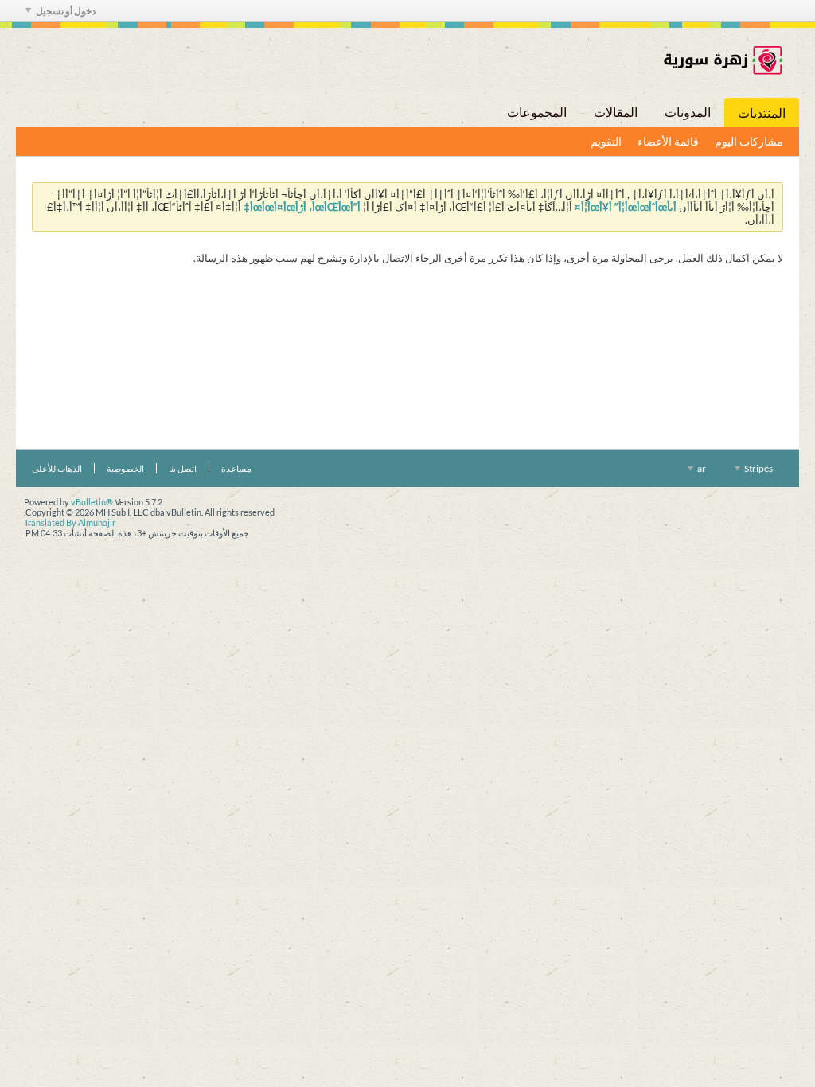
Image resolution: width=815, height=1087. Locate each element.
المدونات (688, 111)
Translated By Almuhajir (69, 522)
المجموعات (537, 111)
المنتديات (762, 112)
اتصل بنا (183, 468)
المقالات (616, 111)
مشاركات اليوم (749, 141)
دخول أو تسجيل (66, 11)
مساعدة (236, 468)
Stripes (758, 468)
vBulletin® (92, 502)
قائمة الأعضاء (668, 141)
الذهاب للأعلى (57, 468)
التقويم (606, 141)
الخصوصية (125, 468)
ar (701, 468)
